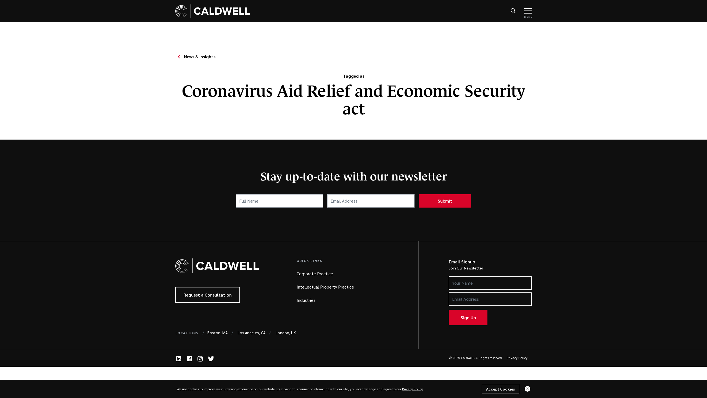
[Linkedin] (178, 358)
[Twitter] (211, 358)
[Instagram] (200, 358)
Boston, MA (217, 332)
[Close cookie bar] (527, 389)
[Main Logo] (212, 11)
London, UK (286, 332)
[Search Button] (513, 11)
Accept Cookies (500, 388)
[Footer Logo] (217, 265)
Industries (306, 300)
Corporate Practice (315, 273)
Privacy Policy (517, 357)
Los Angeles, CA (251, 332)
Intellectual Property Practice (325, 287)
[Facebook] (189, 358)
